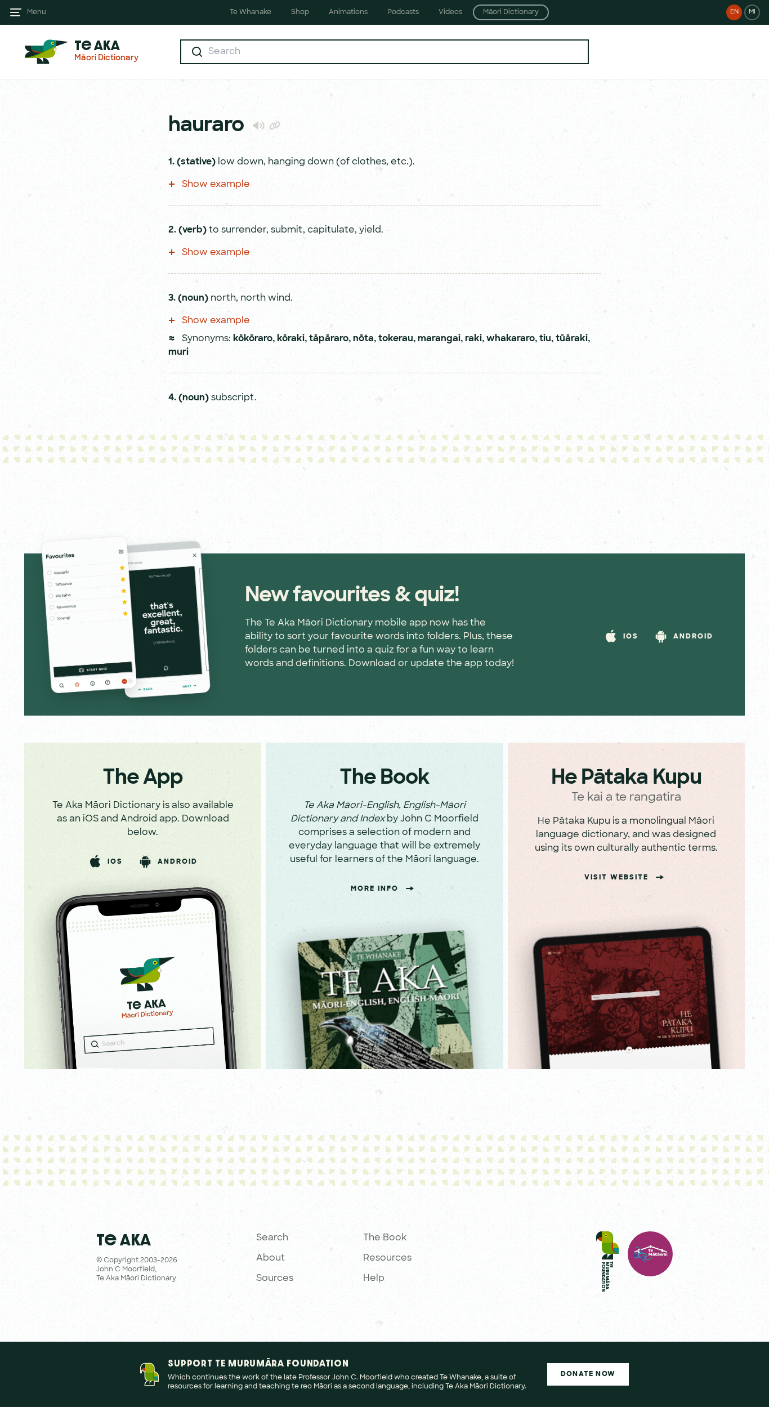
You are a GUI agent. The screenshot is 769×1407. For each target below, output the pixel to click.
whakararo (510, 338)
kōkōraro (252, 338)
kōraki (291, 338)
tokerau (395, 338)
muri (178, 352)
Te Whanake (250, 12)
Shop (300, 12)
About (270, 1258)
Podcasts (403, 12)
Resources (387, 1258)
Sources (274, 1278)
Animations (348, 12)
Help (373, 1278)
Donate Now (588, 1374)
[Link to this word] (274, 126)
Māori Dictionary (511, 12)
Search (272, 1238)
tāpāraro (328, 338)
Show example (215, 184)
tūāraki (572, 338)
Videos (450, 12)
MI (752, 12)
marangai (439, 338)
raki (473, 338)
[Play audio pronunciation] (258, 125)
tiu (545, 338)
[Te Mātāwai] (650, 1264)
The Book (384, 1238)
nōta (363, 338)
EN (734, 12)
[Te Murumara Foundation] (607, 1264)
